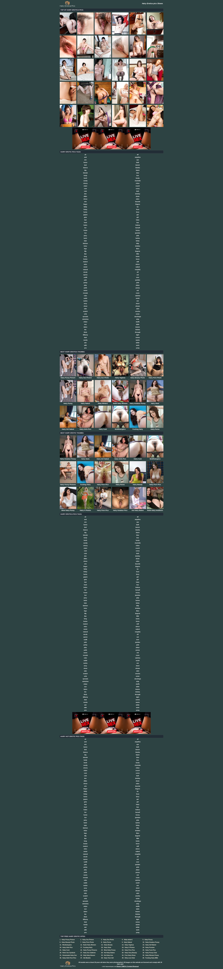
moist (85, 267)
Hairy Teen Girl (109, 958)
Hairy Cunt (66, 950)
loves (137, 259)
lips (85, 254)
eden (137, 199)
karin (85, 238)
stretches (85, 319)
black (137, 170)
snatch (85, 311)
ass (85, 160)
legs (85, 248)
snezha (137, 311)
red (138, 290)
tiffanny (85, 335)
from (137, 209)
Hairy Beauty (108, 945)
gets (85, 217)
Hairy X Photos (130, 947)
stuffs (138, 322)
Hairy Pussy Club (151, 952)
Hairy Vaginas (129, 945)
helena (137, 225)
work (137, 345)
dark (137, 191)
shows (137, 306)
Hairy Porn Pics (130, 950)
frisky (85, 209)
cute (85, 191)
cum (85, 188)
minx (85, 264)
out (138, 275)
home (85, 230)
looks (137, 256)
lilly (85, 251)
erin (85, 201)
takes (85, 327)
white (137, 342)
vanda (85, 340)
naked (138, 267)
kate (85, 241)
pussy (138, 288)
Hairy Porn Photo (88, 942)
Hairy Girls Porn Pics (69, 958)
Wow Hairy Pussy (110, 950)
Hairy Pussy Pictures (90, 950)
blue (137, 173)
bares (85, 162)
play (85, 285)
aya (138, 160)
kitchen (85, 243)
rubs (85, 295)
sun (85, 324)
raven (85, 290)
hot (85, 233)
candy (85, 180)
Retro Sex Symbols (68, 952)
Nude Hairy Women (89, 945)
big (85, 170)
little (137, 254)
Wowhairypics (67, 945)
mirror (138, 264)
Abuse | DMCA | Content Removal (127, 966)
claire (85, 186)
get (138, 214)
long (85, 256)
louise (85, 259)
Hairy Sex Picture (88, 939)
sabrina (137, 295)
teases (137, 327)
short (137, 303)
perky (85, 282)
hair (85, 220)
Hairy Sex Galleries (89, 952)
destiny (137, 194)
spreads (85, 316)
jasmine (137, 233)
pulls (85, 288)
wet (85, 342)
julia (137, 235)
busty (138, 178)
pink (137, 282)
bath (137, 162)
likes (137, 248)
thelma (137, 329)
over (137, 277)
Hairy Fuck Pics (150, 950)
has (137, 222)
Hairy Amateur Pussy (152, 942)
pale (85, 280)
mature (85, 261)
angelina (138, 157)
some (137, 314)
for (138, 207)
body (85, 175)
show (85, 306)
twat (85, 337)
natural (85, 269)
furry (137, 212)
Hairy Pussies (150, 947)
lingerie (137, 251)
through (137, 332)
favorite (137, 201)
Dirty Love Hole (130, 958)
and (85, 157)
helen (85, 225)
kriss (85, 246)
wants (138, 340)
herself (137, 227)
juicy (85, 235)
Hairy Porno (107, 942)
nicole (85, 272)
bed (85, 165)
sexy (85, 303)
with (85, 345)
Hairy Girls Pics (67, 947)
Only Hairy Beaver (89, 955)
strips (85, 322)
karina (138, 238)
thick (85, 332)
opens (85, 275)
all (137, 154)
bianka (137, 167)
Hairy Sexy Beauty (131, 952)
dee (85, 194)
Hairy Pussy (149, 939)
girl (138, 217)
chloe (137, 183)
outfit (85, 277)
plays (137, 285)
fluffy (85, 207)
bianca (85, 167)
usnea (138, 337)
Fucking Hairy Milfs (151, 958)
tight (137, 335)
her (85, 227)
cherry (85, 183)
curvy (138, 188)
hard (85, 222)
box (137, 175)
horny (138, 230)
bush (85, 178)
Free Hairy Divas (130, 955)
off (138, 272)
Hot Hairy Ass (108, 955)
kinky (137, 241)
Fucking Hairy (87, 947)
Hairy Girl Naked (150, 945)
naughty (137, 269)
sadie (85, 298)
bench (138, 165)
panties (137, 280)
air (85, 154)
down (137, 196)
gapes (85, 214)
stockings (137, 316)
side (85, 308)
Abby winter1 (128, 939)
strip (137, 319)
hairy (137, 220)
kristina (137, 246)
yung (137, 348)
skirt (137, 308)
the (85, 329)
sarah (138, 298)
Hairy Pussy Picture (68, 939)
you (85, 348)
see (138, 301)
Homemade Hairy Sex (69, 955)
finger (85, 204)
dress (85, 199)
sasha (85, 301)
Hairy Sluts (107, 947)
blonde (85, 173)
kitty (137, 243)
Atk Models (87, 958)
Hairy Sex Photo (108, 939)
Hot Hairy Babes (109, 952)
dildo (85, 196)
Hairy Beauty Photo (68, 942)
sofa (85, 314)
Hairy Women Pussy (152, 955)
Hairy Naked (128, 942)
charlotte (138, 180)
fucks (85, 212)
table (137, 324)
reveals (85, 293)
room (137, 293)
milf (138, 261)
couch (138, 186)
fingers (137, 204)
